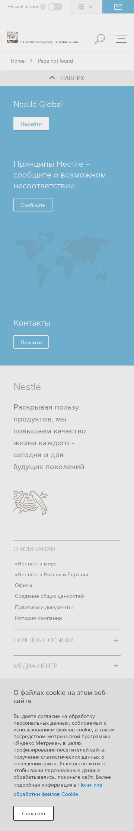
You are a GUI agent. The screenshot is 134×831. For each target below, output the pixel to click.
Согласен (33, 813)
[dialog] (67, 754)
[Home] (43, 34)
